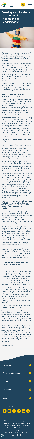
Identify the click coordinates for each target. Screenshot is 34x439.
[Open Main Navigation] (30, 4)
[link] (8, 4)
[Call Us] (23, 5)
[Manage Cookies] (2, 435)
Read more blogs (7, 345)
